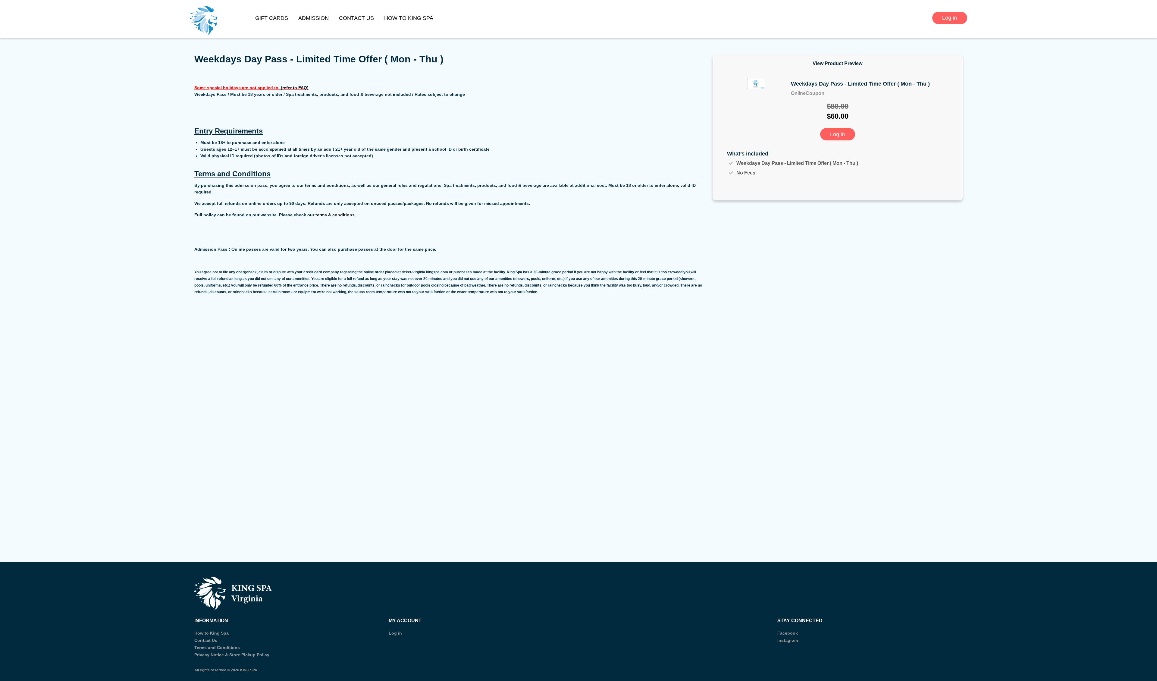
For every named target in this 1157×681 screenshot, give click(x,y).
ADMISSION (313, 18)
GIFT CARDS (271, 18)
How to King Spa (211, 633)
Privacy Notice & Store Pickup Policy (231, 654)
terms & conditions (335, 214)
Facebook (787, 633)
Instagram (787, 640)
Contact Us (205, 640)
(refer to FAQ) (295, 87)
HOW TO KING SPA (408, 18)
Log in (949, 18)
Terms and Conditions (217, 647)
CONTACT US (356, 18)
